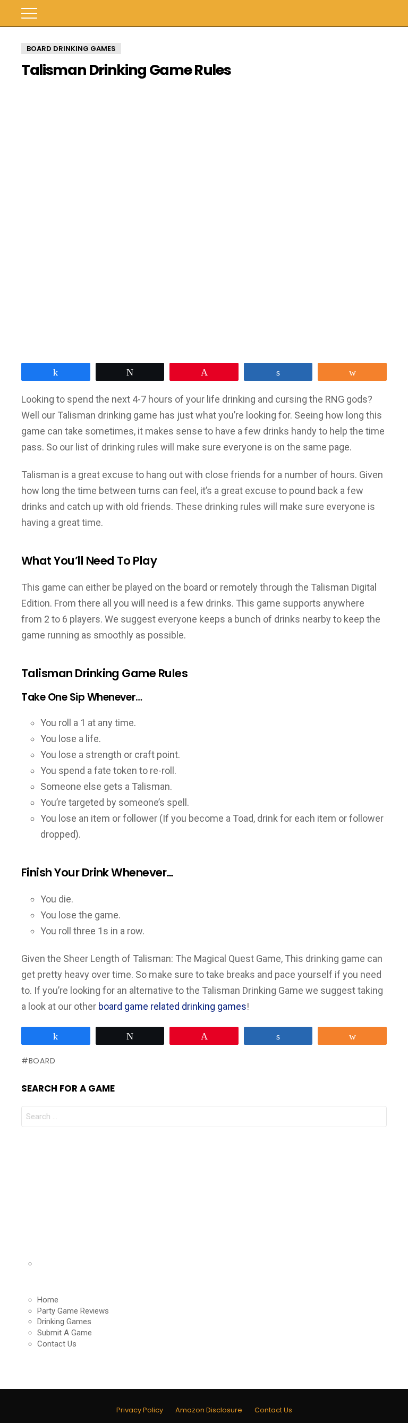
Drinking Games (64, 1321)
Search (379, 13)
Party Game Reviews (73, 1311)
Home (47, 1300)
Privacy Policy (139, 1410)
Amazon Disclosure (208, 1410)
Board (42, 1060)
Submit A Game (64, 1332)
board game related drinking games (172, 1006)
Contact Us (56, 1344)
